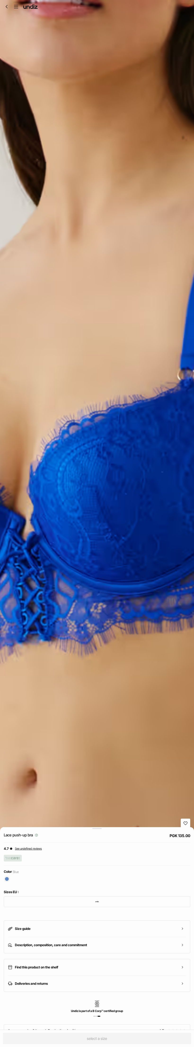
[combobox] (97, 901)
